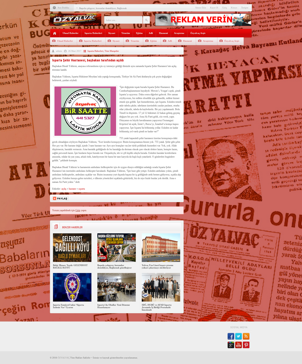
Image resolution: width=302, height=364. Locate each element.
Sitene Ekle (200, 7)
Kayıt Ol (214, 7)
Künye (234, 7)
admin (59, 51)
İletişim (244, 7)
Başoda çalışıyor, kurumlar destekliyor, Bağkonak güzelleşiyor (114, 266)
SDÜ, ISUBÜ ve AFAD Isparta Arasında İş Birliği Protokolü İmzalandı (157, 307)
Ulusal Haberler (70, 33)
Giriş (224, 7)
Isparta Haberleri (93, 33)
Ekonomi (163, 33)
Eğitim (139, 33)
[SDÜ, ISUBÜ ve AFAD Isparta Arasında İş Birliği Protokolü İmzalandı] (161, 300)
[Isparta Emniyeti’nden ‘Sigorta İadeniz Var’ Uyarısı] (72, 300)
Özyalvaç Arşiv (198, 33)
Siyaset (111, 33)
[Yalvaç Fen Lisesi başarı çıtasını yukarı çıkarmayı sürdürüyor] (161, 261)
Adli (151, 33)
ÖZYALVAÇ (64, 357)
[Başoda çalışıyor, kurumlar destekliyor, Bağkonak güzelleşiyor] (116, 261)
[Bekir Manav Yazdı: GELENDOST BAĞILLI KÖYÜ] (72, 261)
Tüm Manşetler (112, 51)
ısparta (81, 188)
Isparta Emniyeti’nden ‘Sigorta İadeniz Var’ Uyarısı (68, 306)
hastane (72, 188)
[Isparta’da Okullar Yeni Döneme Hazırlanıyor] (116, 300)
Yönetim (125, 33)
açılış (63, 188)
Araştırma (179, 33)
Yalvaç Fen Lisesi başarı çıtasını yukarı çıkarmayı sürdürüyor (157, 266)
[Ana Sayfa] (54, 33)
